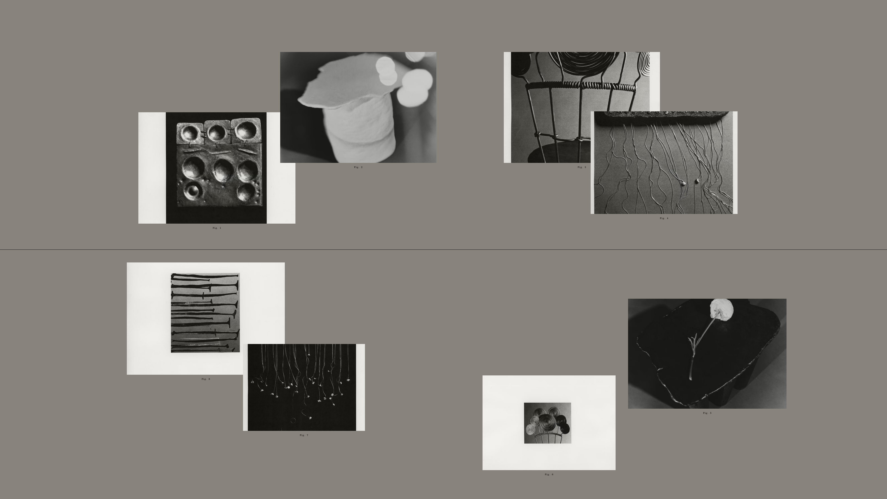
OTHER (757, 108)
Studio (266, 14)
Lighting (762, 63)
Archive (307, 14)
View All (542, 51)
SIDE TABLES (770, 85)
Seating (761, 74)
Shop (231, 14)
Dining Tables (775, 51)
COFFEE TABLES (778, 96)
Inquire (860, 14)
